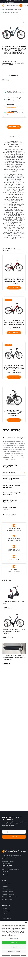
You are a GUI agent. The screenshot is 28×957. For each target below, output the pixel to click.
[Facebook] (3, 875)
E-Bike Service (14, 569)
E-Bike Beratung (6, 883)
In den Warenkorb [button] (14, 287)
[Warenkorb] (25, 5)
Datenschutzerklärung (15, 955)
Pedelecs (4, 908)
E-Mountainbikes (6, 918)
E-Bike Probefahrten (14, 528)
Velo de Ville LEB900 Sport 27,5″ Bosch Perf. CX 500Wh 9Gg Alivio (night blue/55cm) (13, 631)
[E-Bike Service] (14, 566)
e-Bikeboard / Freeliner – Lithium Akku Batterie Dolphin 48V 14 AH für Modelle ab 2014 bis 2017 (13, 657)
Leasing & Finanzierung (8, 894)
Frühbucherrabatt (14, 549)
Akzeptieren (14, 942)
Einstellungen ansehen (14, 951)
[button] (25, 922)
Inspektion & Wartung (7, 891)
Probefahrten (5, 886)
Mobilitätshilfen (6, 910)
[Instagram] (7, 875)
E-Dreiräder (5, 913)
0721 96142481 (9, 0)
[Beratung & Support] (14, 536)
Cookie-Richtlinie (6, 955)
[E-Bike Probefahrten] (14, 525)
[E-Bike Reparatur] (14, 556)
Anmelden (14, 837)
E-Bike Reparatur (14, 559)
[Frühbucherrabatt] (14, 546)
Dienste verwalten (14, 938)
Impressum (23, 955)
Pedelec (22, 63)
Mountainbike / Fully (13, 63)
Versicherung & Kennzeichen (9, 896)
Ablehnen (14, 947)
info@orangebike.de (7, 865)
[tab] (14, 127)
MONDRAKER (9, 65)
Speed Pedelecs (6, 916)
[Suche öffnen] (20, 5)
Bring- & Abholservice (7, 899)
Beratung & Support (14, 539)
